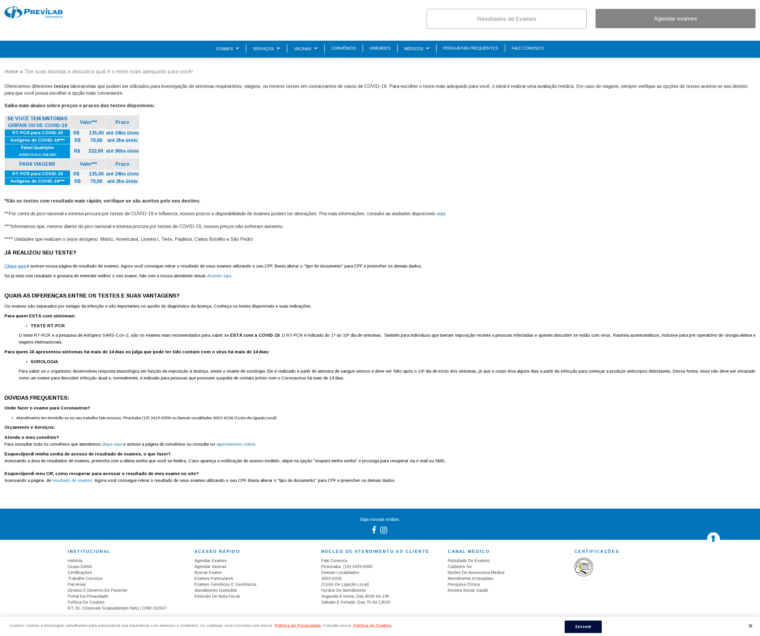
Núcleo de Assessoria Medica (476, 572)
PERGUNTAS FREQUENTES (470, 48)
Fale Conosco (528, 48)
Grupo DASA (80, 566)
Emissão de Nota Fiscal (217, 596)
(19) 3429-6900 (358, 566)
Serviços (263, 48)
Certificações (80, 572)
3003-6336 (331, 578)
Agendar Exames (210, 560)
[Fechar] (750, 625)
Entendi (583, 626)
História (75, 560)
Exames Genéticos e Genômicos (225, 584)
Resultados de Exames (506, 19)
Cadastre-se (460, 566)
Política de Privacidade (298, 625)
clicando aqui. (219, 275)
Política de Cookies (86, 602)
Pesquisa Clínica (464, 584)
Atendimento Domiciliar (215, 590)
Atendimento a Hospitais (470, 578)
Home (11, 72)
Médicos (413, 48)
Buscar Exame (208, 572)
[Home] (33, 12)
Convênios (343, 48)
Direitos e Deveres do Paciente (97, 590)
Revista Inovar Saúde (468, 590)
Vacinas (302, 48)
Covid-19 (360, 19)
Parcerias (77, 584)
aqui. (441, 213)
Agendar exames (675, 18)
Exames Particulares (213, 578)
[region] (380, 626)
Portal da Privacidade (88, 596)
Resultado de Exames (469, 560)
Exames (224, 48)
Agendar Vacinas (210, 566)
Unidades (380, 48)
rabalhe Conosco (86, 578)
